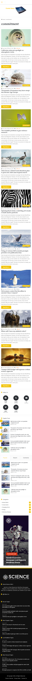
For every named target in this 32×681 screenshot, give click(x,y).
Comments (26, 457)
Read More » (6, 66)
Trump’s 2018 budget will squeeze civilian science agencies (15, 370)
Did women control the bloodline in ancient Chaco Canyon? (13, 292)
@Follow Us (6, 594)
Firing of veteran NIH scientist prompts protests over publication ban (14, 252)
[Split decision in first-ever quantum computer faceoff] (5, 423)
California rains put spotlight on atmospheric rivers (12, 51)
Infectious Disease (6, 512)
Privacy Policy (17, 678)
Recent (15, 457)
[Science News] (10, 2)
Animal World (5, 502)
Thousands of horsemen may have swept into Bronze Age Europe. (15, 91)
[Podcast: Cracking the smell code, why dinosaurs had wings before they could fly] (5, 436)
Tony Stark (4, 48)
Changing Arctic (6, 507)
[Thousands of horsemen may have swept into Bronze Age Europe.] (5, 430)
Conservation (5, 504)
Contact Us (24, 678)
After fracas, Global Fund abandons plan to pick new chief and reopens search (15, 171)
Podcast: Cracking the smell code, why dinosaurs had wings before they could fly (20, 477)
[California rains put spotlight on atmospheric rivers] (5, 450)
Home (3, 19)
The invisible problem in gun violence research (14, 131)
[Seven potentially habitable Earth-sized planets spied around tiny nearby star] (5, 443)
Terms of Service (9, 678)
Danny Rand (4, 249)
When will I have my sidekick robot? (13, 331)
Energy (3, 509)
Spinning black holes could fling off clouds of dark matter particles (16, 212)
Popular (5, 457)
